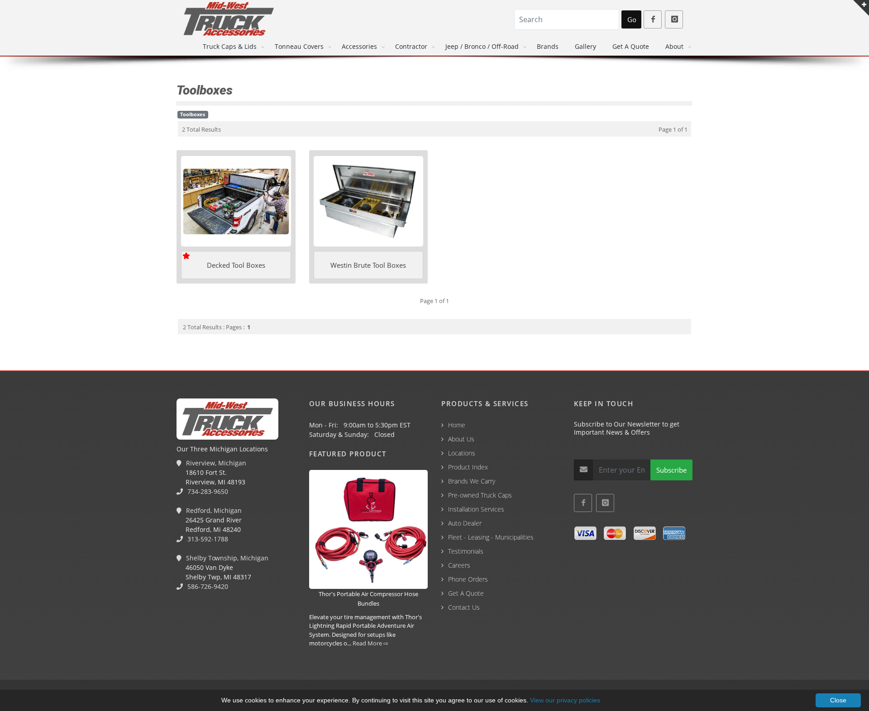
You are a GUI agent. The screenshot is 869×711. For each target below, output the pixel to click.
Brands (548, 46)
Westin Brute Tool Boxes (368, 265)
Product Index (468, 467)
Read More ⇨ (370, 643)
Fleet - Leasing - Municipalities (491, 537)
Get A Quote (630, 46)
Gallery (585, 46)
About (674, 46)
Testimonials (465, 551)
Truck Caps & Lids (230, 46)
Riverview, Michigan (215, 463)
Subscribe (671, 469)
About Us (461, 439)
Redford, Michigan (213, 510)
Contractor (411, 46)
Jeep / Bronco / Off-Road (482, 46)
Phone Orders (468, 579)
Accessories (359, 46)
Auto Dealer (465, 523)
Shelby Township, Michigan (226, 558)
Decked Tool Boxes (236, 265)
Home (456, 425)
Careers (459, 565)
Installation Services (476, 509)
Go (631, 19)
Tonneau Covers (299, 46)
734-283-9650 (207, 491)
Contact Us (464, 607)
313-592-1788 (207, 539)
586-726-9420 (207, 586)
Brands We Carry (471, 481)
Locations (461, 453)
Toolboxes (192, 114)
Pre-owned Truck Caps (480, 495)
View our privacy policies (565, 700)
